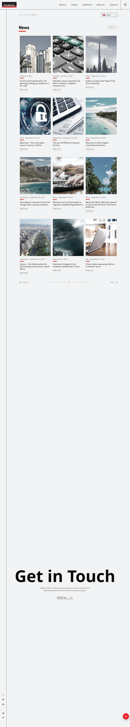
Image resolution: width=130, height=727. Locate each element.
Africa (22, 138)
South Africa (57, 138)
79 (58, 282)
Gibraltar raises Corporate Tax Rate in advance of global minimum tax (66, 83)
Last (116, 282)
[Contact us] (126, 716)
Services (74, 5)
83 (73, 282)
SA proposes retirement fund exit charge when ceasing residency (35, 203)
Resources (101, 5)
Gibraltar (56, 76)
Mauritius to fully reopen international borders (97, 144)
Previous (25, 282)
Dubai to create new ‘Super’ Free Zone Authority (100, 82)
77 (51, 282)
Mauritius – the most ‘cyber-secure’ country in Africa (32, 144)
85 (80, 282)
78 (55, 282)
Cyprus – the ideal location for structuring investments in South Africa (35, 266)
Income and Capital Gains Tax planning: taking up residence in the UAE (34, 83)
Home (21, 15)
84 (77, 282)
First (20, 282)
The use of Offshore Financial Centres (66, 144)
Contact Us (114, 5)
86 (84, 282)
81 (66, 282)
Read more (24, 89)
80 (62, 282)
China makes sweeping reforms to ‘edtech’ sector (100, 265)
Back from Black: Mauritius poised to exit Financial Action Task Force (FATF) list (101, 204)
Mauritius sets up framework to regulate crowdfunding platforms (68, 203)
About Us (62, 5)
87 (88, 282)
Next (112, 282)
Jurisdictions (87, 5)
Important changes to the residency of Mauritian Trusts (66, 265)
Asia (87, 259)
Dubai (88, 76)
